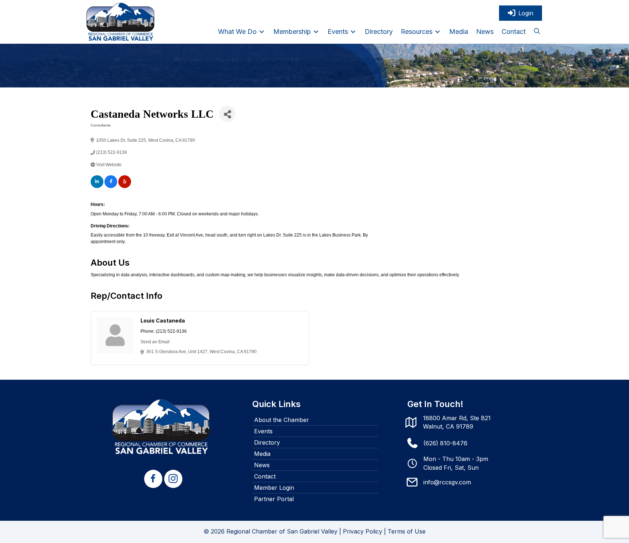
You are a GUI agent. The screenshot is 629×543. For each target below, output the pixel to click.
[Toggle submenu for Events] (353, 31)
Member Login (274, 487)
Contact (265, 476)
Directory (267, 442)
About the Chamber (281, 419)
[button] (537, 31)
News (262, 465)
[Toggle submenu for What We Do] (261, 31)
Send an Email (155, 341)
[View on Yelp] (124, 186)
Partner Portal (274, 499)
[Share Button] (227, 114)
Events (263, 431)
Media (262, 453)
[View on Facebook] (110, 186)
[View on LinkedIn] (97, 186)
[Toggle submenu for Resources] (437, 31)
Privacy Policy (362, 531)
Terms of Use (407, 531)
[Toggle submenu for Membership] (316, 31)
